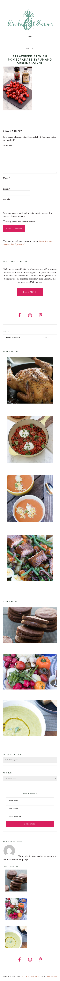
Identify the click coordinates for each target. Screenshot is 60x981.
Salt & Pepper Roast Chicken (16, 408)
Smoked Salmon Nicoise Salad (16, 586)
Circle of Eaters (30, 20)
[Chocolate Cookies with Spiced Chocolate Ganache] (30, 642)
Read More (30, 292)
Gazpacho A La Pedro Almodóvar (17, 527)
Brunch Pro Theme (32, 977)
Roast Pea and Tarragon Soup (16, 739)
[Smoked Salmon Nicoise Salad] (30, 558)
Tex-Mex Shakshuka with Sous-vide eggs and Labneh (26, 468)
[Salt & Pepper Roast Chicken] (30, 381)
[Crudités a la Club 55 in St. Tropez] (30, 689)
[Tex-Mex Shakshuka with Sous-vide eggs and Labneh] (30, 440)
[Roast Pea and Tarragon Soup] (30, 735)
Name (6, 178)
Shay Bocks (51, 977)
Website (6, 199)
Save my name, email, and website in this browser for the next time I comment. (27, 214)
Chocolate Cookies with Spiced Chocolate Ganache (26, 646)
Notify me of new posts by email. (20, 222)
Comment (8, 145)
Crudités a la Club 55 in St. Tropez (18, 693)
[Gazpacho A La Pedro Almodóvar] (30, 499)
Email (6, 189)
